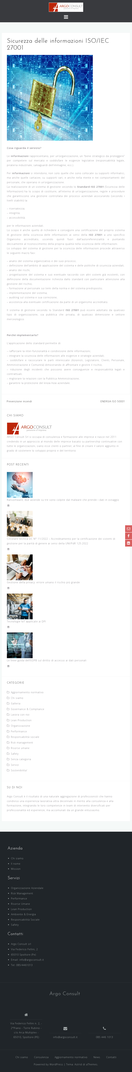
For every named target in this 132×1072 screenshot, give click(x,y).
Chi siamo (17, 698)
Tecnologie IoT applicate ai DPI (26, 621)
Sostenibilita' (19, 770)
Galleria (15, 703)
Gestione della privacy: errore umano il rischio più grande (43, 582)
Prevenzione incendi (19, 401)
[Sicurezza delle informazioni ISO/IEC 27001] (50, 97)
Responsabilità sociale (25, 737)
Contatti (111, 1057)
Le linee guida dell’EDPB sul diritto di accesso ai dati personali (46, 660)
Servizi (15, 764)
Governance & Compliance (27, 709)
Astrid (78, 1064)
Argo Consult (64, 994)
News (97, 1057)
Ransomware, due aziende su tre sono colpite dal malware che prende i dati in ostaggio (63, 499)
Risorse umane (20, 748)
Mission (16, 868)
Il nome (15, 863)
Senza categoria (21, 759)
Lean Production (21, 720)
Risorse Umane (20, 903)
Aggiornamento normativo (27, 692)
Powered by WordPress (48, 1064)
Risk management (22, 742)
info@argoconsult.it (65, 1037)
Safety (15, 753)
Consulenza (41, 1057)
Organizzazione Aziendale (27, 888)
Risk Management (22, 893)
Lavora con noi (20, 714)
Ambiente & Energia (23, 914)
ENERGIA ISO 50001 (113, 401)
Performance (19, 731)
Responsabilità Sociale (25, 919)
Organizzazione (20, 725)
